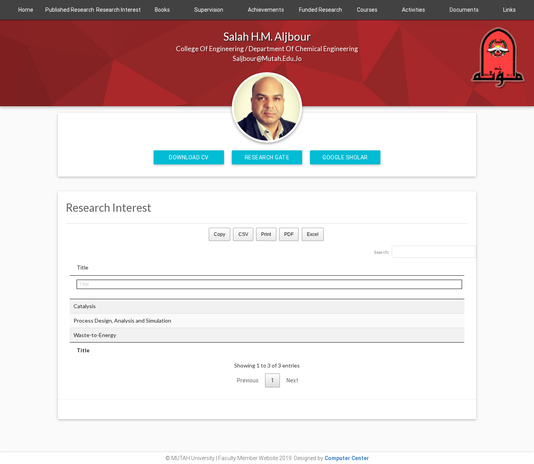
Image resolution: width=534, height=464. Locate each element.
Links (509, 9)
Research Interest (118, 9)
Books (162, 9)
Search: (381, 252)
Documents (464, 9)
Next (292, 380)
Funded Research (320, 9)
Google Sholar (345, 157)
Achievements (266, 9)
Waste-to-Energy (94, 335)
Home (25, 9)
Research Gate (267, 157)
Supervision (208, 9)
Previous (247, 380)
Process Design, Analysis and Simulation (122, 320)
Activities (413, 9)
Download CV (189, 157)
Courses (367, 9)
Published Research (69, 9)
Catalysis (84, 306)
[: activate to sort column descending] (267, 287)
